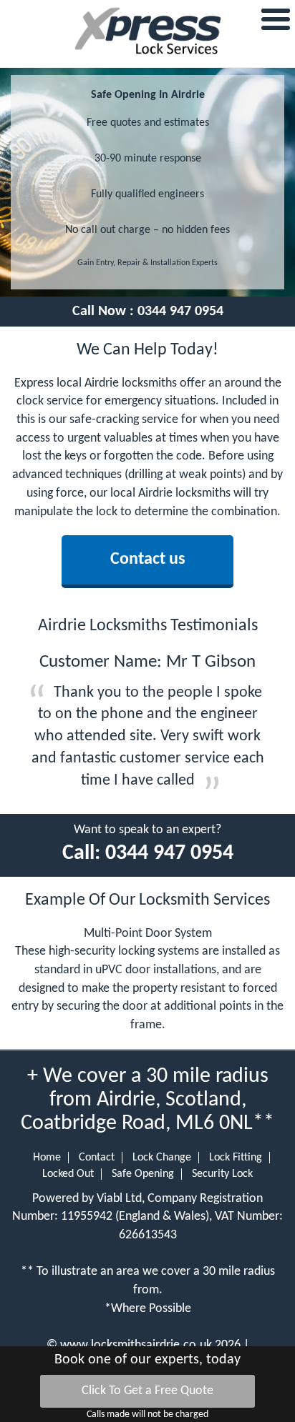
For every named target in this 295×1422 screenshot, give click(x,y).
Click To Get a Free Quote (147, 1391)
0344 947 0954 (180, 311)
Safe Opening (143, 1174)
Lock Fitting (235, 1157)
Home (47, 1157)
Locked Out (68, 1174)
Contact (97, 1157)
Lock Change (161, 1157)
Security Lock (222, 1174)
